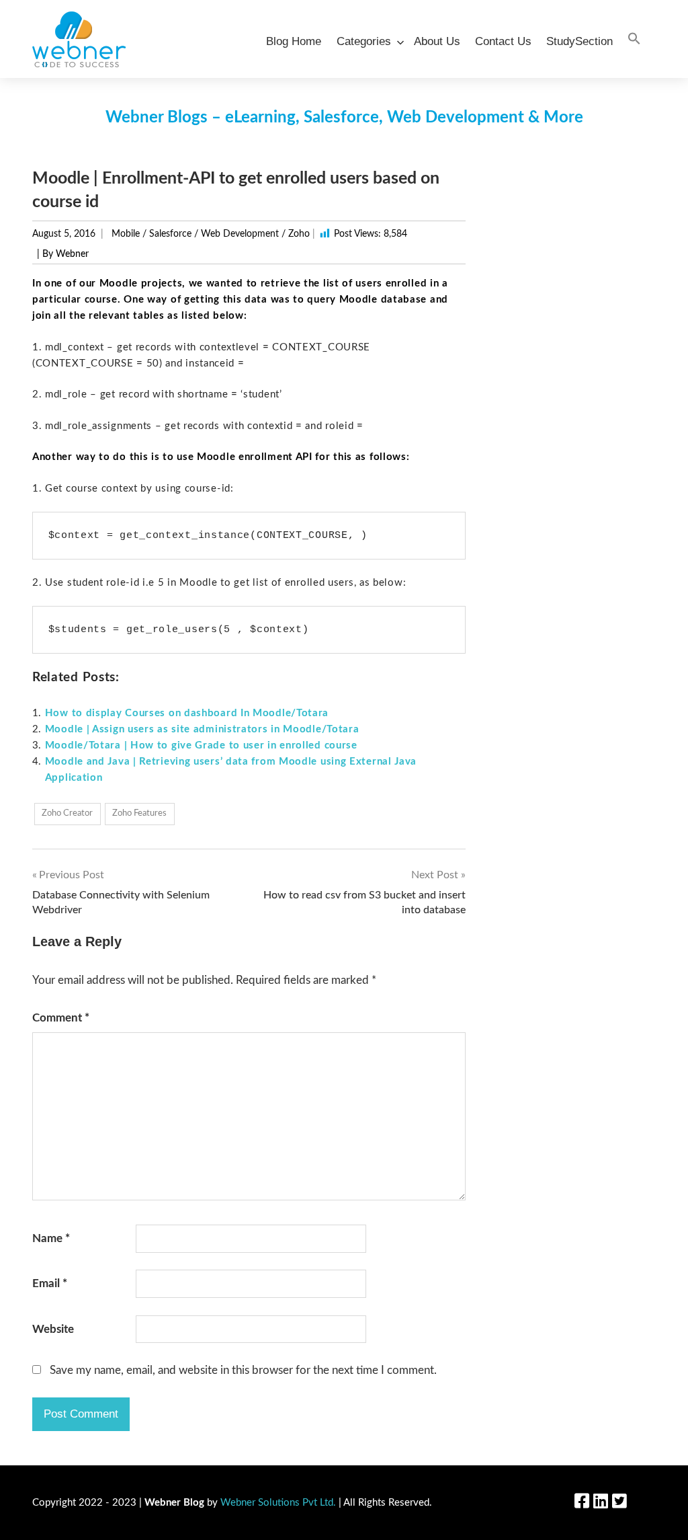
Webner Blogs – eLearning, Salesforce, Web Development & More (344, 118)
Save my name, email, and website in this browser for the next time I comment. (243, 1370)
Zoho (299, 234)
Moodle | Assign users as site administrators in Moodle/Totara (202, 729)
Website (53, 1329)
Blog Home (293, 41)
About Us (437, 41)
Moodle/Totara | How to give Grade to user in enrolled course (201, 745)
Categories (364, 41)
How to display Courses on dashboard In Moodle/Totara (187, 713)
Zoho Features (139, 813)
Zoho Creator (67, 813)
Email (49, 1283)
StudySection (579, 41)
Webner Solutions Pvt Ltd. (278, 1503)
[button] (634, 39)
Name (51, 1238)
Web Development (240, 234)
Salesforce (170, 234)
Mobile (126, 234)
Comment (60, 1018)
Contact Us (503, 41)
